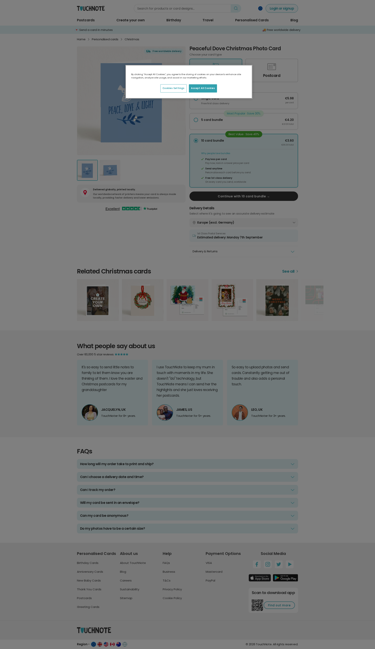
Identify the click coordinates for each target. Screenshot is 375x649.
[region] (188, 82)
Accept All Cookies (203, 88)
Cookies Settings (173, 88)
